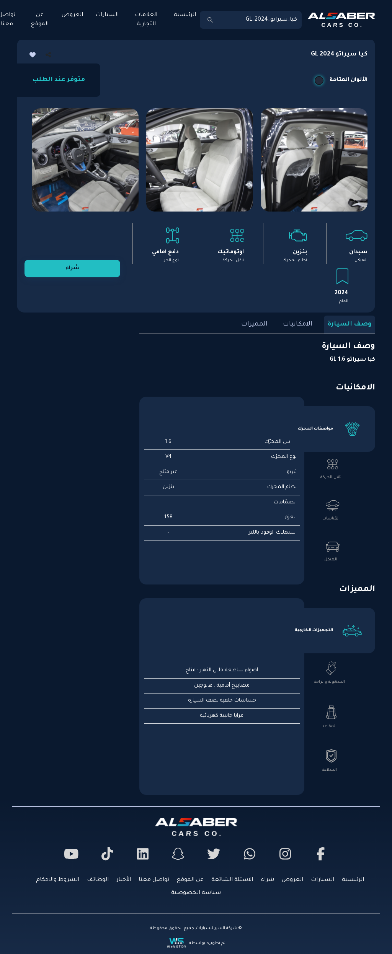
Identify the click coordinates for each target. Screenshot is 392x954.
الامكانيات (297, 324)
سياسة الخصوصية (196, 893)
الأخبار (123, 880)
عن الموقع (40, 20)
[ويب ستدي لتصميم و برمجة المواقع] (177, 943)
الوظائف (98, 880)
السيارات (107, 15)
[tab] (332, 429)
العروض (72, 15)
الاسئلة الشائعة (232, 880)
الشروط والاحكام (57, 880)
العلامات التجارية (146, 20)
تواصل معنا (154, 880)
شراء (72, 268)
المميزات (254, 324)
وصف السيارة (349, 324)
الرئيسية (185, 15)
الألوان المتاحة (349, 80)
